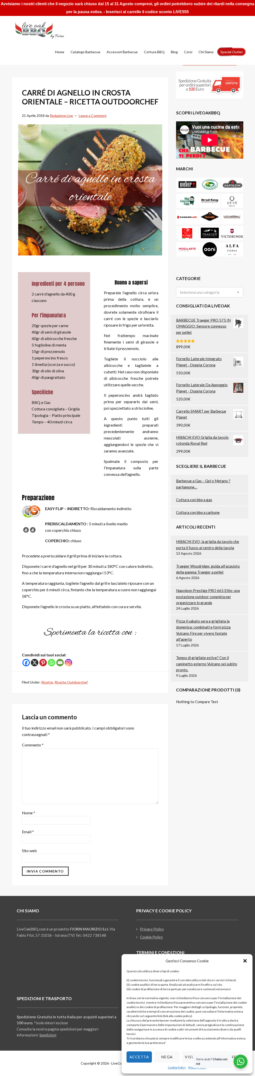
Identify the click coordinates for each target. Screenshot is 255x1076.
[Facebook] (26, 662)
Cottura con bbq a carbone (198, 512)
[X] (34, 662)
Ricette (47, 682)
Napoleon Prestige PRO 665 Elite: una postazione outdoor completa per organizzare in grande (208, 596)
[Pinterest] (43, 662)
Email (28, 831)
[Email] (60, 662)
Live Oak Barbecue (45, 30)
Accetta (139, 1057)
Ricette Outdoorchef (71, 682)
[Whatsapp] (51, 662)
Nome (28, 812)
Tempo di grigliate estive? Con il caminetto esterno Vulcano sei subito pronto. (206, 663)
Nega (167, 1057)
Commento (33, 744)
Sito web (29, 850)
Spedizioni (47, 1035)
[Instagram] (68, 662)
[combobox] (209, 292)
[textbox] (199, 292)
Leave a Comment (93, 115)
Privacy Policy (152, 929)
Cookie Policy (177, 1067)
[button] (245, 960)
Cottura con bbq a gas (194, 499)
